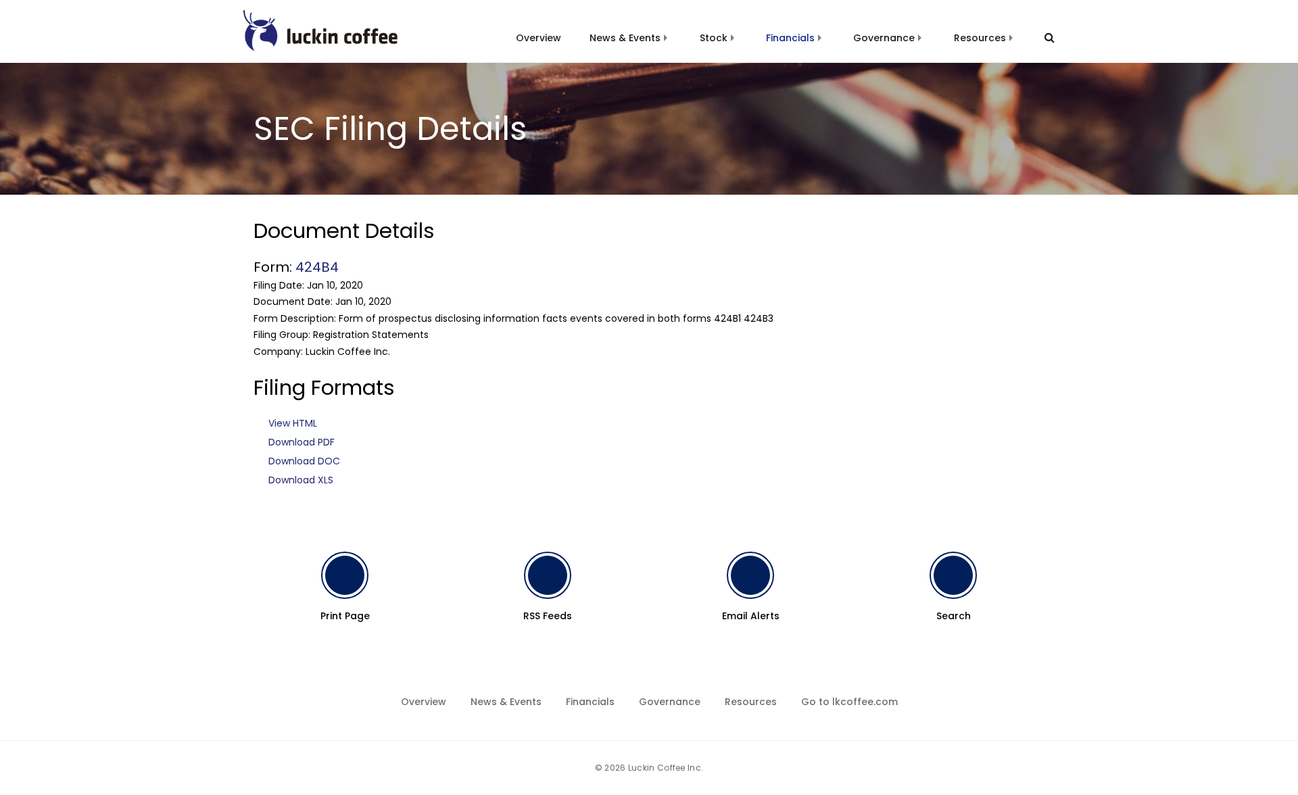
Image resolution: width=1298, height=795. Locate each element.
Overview (538, 38)
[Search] (1043, 37)
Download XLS (300, 480)
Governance (884, 38)
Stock (713, 38)
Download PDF (301, 442)
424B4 (317, 267)
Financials (790, 38)
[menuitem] (538, 29)
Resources (980, 38)
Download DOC (304, 461)
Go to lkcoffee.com (849, 701)
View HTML (292, 423)
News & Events (625, 38)
